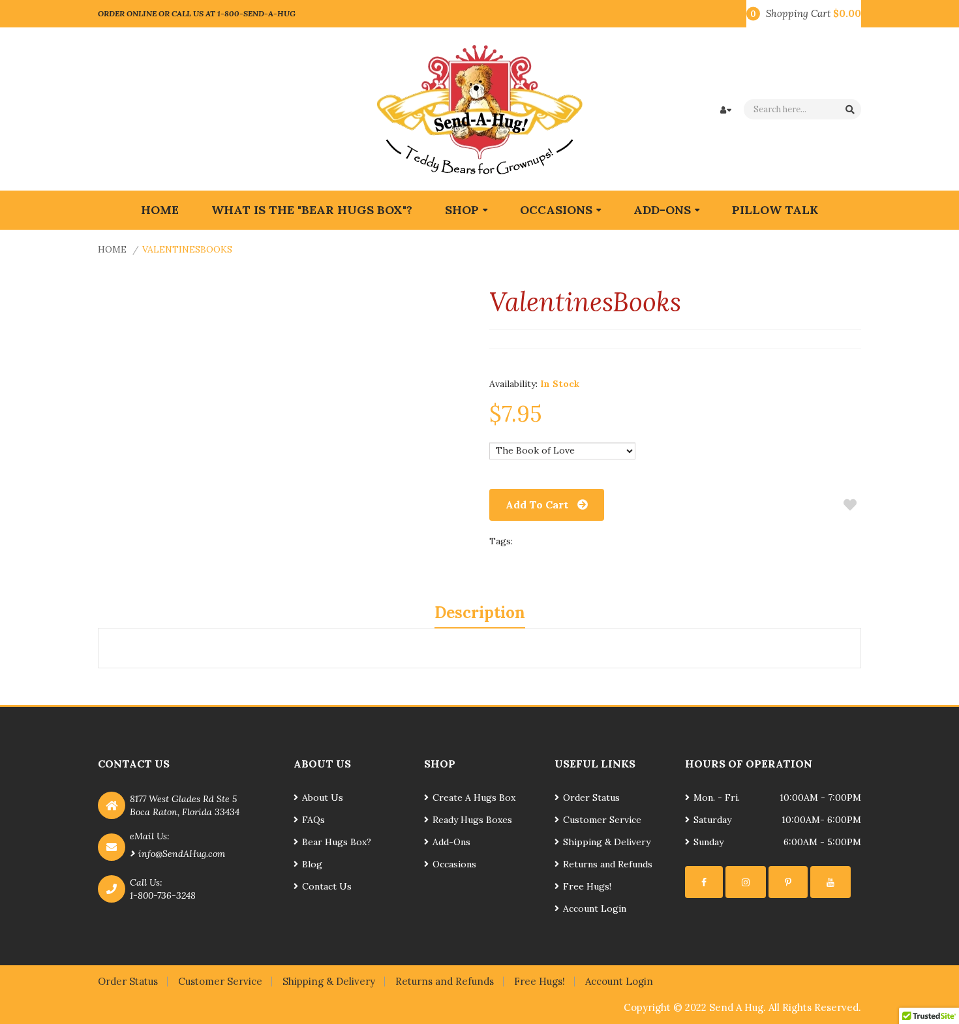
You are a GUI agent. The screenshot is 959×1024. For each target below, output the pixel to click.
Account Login (594, 908)
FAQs (313, 820)
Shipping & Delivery (606, 842)
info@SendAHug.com (181, 854)
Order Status (591, 797)
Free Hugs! (587, 886)
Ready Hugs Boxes (472, 820)
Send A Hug (736, 1007)
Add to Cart (537, 504)
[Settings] (704, 882)
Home (112, 249)
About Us (322, 797)
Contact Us (327, 886)
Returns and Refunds (607, 864)
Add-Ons (451, 842)
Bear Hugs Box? (336, 842)
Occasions (454, 864)
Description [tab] (479, 612)
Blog (312, 864)
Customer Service (602, 820)
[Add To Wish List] (849, 505)
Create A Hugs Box (474, 797)
